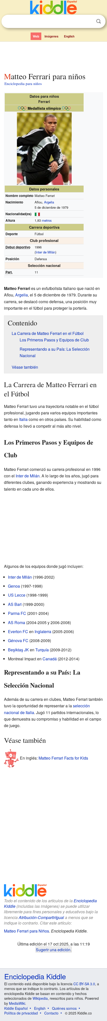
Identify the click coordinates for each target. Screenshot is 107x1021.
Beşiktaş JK (18, 650)
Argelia (49, 202)
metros (47, 220)
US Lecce (16, 595)
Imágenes (51, 36)
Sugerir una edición (53, 949)
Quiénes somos (64, 1008)
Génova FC (18, 640)
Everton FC (18, 631)
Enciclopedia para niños (23, 83)
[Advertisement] (53, 55)
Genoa (14, 586)
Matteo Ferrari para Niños (26, 931)
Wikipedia (40, 998)
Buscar (99, 21)
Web (36, 36)
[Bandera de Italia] (37, 213)
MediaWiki (17, 1003)
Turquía (42, 650)
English (69, 36)
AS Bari (15, 604)
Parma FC (17, 613)
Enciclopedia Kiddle (35, 976)
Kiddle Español (16, 1008)
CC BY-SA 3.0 (84, 983)
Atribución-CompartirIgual (41, 917)
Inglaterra (43, 631)
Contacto (51, 1013)
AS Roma (16, 622)
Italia (23, 419)
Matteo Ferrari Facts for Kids (63, 758)
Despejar (88, 21)
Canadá (50, 659)
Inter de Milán (45, 252)
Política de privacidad (21, 1013)
